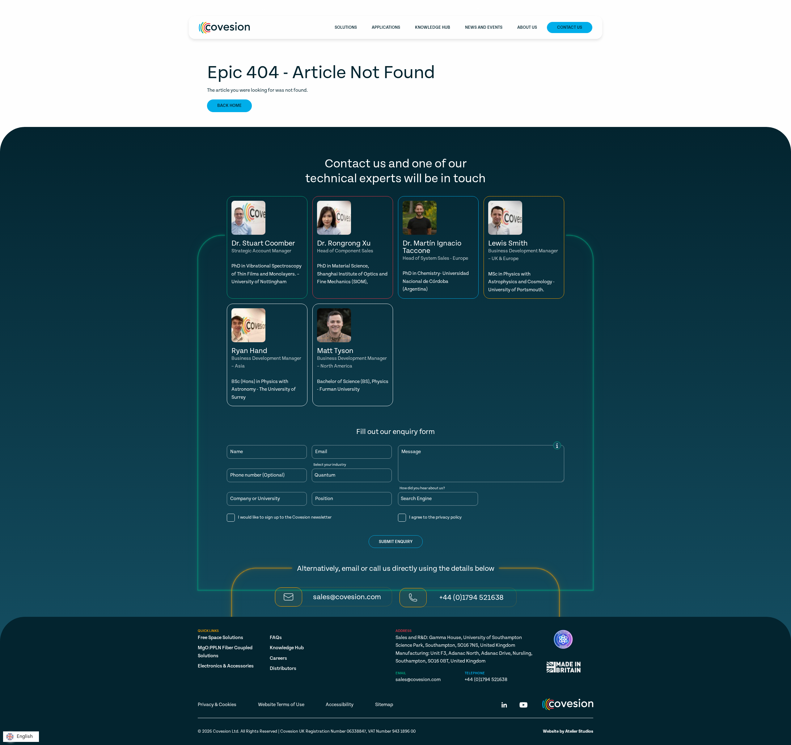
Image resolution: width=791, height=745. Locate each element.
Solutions (346, 27)
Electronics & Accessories (226, 666)
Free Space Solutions (220, 638)
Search (277, 8)
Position (324, 498)
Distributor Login (572, 8)
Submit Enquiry (395, 541)
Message (411, 451)
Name (236, 451)
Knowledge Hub (432, 27)
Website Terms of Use (281, 705)
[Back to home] (224, 27)
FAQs (276, 638)
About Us (527, 27)
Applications (386, 27)
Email (321, 451)
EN (471, 8)
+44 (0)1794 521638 (486, 680)
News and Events (483, 27)
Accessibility (339, 705)
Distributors (283, 668)
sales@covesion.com (223, 8)
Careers (278, 658)
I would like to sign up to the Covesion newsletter (285, 517)
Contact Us (569, 27)
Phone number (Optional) (257, 475)
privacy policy (449, 517)
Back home (229, 105)
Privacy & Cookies (217, 705)
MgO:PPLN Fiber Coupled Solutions (225, 652)
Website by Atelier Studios (568, 731)
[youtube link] (523, 706)
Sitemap (384, 705)
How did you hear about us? (422, 488)
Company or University (255, 498)
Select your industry (329, 465)
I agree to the (435, 517)
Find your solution (516, 8)
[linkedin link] (504, 706)
